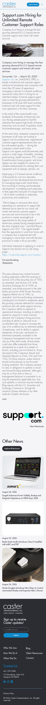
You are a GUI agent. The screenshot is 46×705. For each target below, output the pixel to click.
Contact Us (10, 666)
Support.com (8, 79)
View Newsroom (37, 426)
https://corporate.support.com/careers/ (21, 255)
